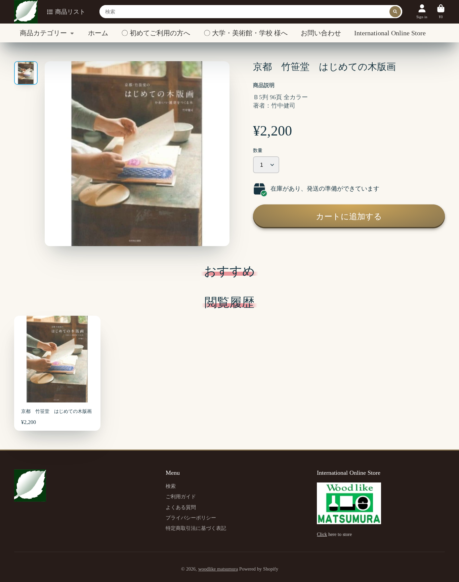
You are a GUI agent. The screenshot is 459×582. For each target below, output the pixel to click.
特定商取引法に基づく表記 (196, 528)
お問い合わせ (321, 33)
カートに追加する (349, 216)
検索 (171, 486)
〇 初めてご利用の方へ (155, 33)
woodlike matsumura (218, 569)
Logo (26, 12)
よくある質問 (181, 507)
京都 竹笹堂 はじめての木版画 (57, 373)
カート (441, 11)
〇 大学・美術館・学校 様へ (246, 33)
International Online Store (390, 33)
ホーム (98, 33)
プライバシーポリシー (191, 517)
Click (322, 534)
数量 (257, 150)
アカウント (421, 11)
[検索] (395, 11)
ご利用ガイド (181, 496)
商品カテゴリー (43, 33)
